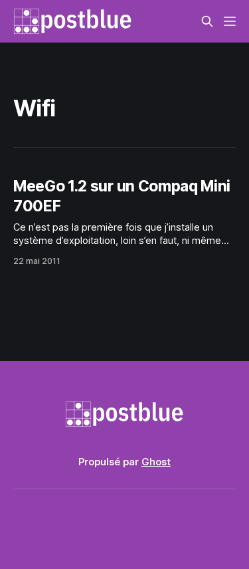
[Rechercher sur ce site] (207, 21)
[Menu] (229, 21)
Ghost (156, 461)
